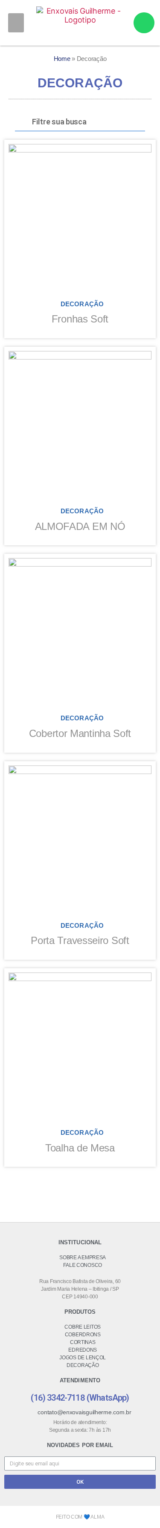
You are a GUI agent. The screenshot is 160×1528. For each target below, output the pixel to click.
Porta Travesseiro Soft (80, 940)
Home (62, 58)
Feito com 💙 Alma (80, 1517)
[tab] (80, 122)
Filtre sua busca (59, 121)
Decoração (82, 304)
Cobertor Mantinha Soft (80, 733)
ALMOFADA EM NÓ (80, 526)
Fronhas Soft (80, 319)
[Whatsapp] (144, 22)
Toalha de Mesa (80, 1148)
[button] (16, 22)
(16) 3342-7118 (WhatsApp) (80, 1398)
